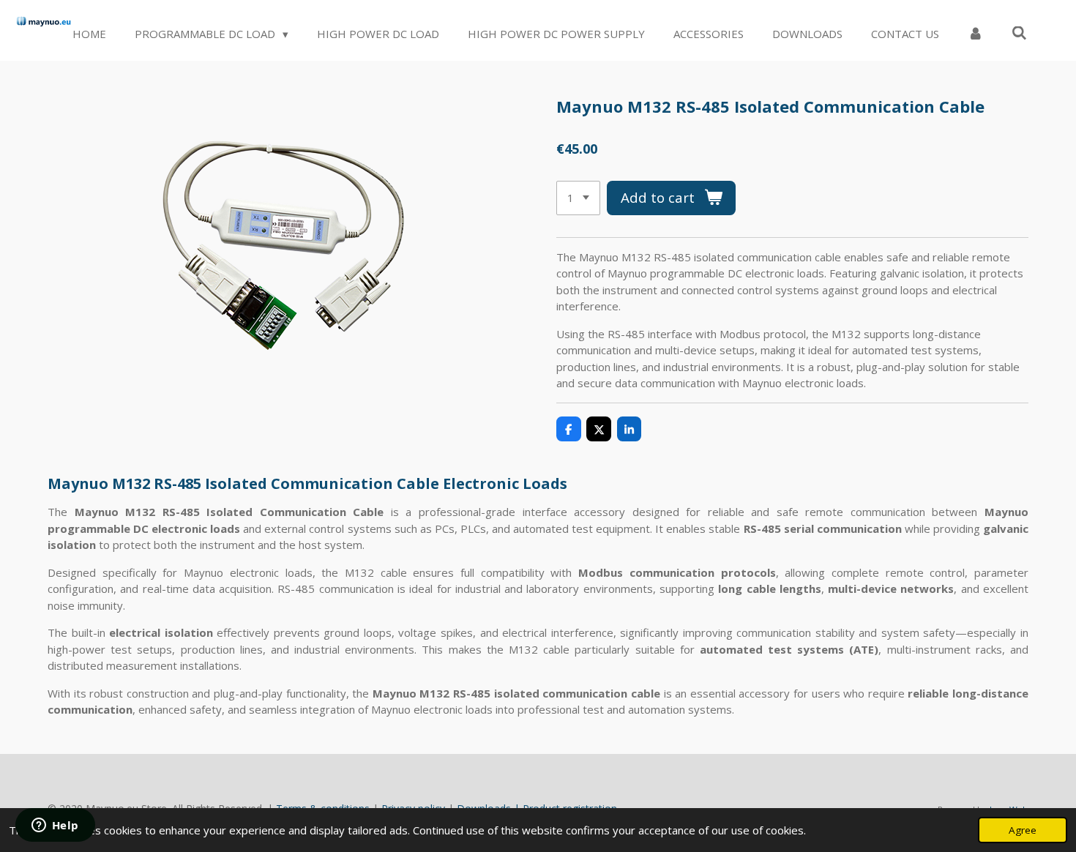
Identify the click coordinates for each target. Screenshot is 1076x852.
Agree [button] (1022, 830)
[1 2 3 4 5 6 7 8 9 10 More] (578, 198)
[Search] (1019, 33)
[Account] (975, 34)
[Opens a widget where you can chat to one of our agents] (55, 826)
